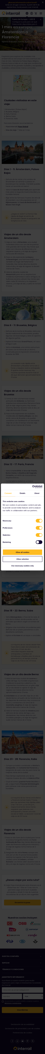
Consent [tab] (8, 493)
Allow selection (22, 559)
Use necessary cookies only (22, 566)
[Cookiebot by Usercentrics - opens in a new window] (32, 486)
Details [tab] (22, 493)
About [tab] (36, 493)
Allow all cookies (22, 552)
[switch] (39, 528)
